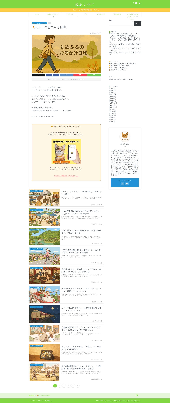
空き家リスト (101, 14)
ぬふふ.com (85, 4)
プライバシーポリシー (36, 400)
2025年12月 (113, 103)
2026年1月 (112, 101)
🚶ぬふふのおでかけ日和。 (39, 23)
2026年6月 (112, 90)
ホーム (37, 14)
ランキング (69, 14)
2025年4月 (112, 119)
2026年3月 (112, 97)
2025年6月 (112, 115)
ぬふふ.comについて (53, 14)
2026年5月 (112, 92)
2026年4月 (112, 95)
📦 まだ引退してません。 (118, 70)
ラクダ (85, 14)
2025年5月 (112, 117)
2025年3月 (112, 121)
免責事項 (47, 400)
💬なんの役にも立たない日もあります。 (123, 63)
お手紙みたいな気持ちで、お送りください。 (132, 14)
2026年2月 (112, 99)
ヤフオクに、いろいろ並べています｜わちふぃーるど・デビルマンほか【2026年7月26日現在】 (124, 40)
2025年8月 (112, 111)
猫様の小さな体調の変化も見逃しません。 (66, 176)
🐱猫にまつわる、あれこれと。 (120, 65)
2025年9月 (112, 109)
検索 (110, 20)
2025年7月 (112, 113)
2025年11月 (113, 105)
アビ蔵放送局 (117, 14)
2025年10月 (113, 107)
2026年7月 (112, 88)
